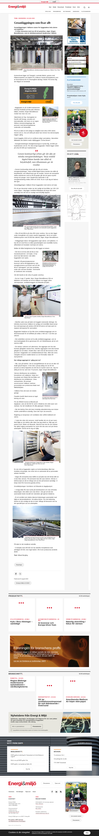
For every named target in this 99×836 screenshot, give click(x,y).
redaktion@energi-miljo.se (42, 813)
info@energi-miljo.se (14, 811)
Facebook (52, 791)
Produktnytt (68, 7)
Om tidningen (67, 11)
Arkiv (78, 7)
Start (50, 7)
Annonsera (76, 11)
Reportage (19, 564)
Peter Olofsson (39, 803)
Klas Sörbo (38, 808)
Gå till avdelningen (84, 596)
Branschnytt (61, 7)
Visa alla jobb (76, 102)
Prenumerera (57, 11)
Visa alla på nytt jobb (76, 188)
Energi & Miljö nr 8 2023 (22, 583)
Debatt (54, 7)
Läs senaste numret (76, 140)
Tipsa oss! (48, 11)
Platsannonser (85, 11)
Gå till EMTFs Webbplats (85, 743)
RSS (61, 791)
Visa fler (28, 769)
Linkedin (56, 791)
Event (74, 7)
